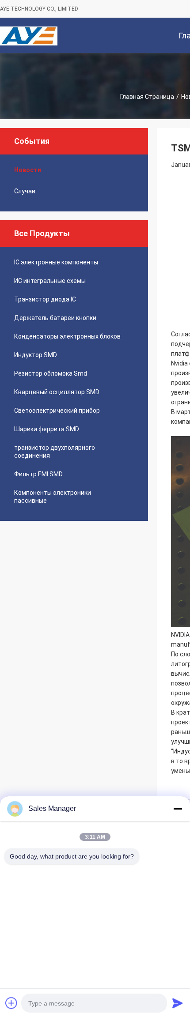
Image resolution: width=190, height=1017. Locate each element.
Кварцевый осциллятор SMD (56, 392)
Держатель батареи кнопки (55, 317)
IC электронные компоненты (56, 262)
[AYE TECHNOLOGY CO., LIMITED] (28, 35)
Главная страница (147, 96)
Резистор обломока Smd (50, 373)
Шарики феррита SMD (46, 429)
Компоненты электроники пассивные (52, 496)
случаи (24, 191)
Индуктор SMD (35, 354)
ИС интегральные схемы (50, 280)
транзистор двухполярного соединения (54, 451)
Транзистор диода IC (45, 299)
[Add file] (11, 1003)
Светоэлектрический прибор (57, 410)
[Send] (178, 1003)
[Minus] (177, 808)
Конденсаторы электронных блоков (67, 336)
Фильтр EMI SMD (38, 474)
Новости (27, 169)
